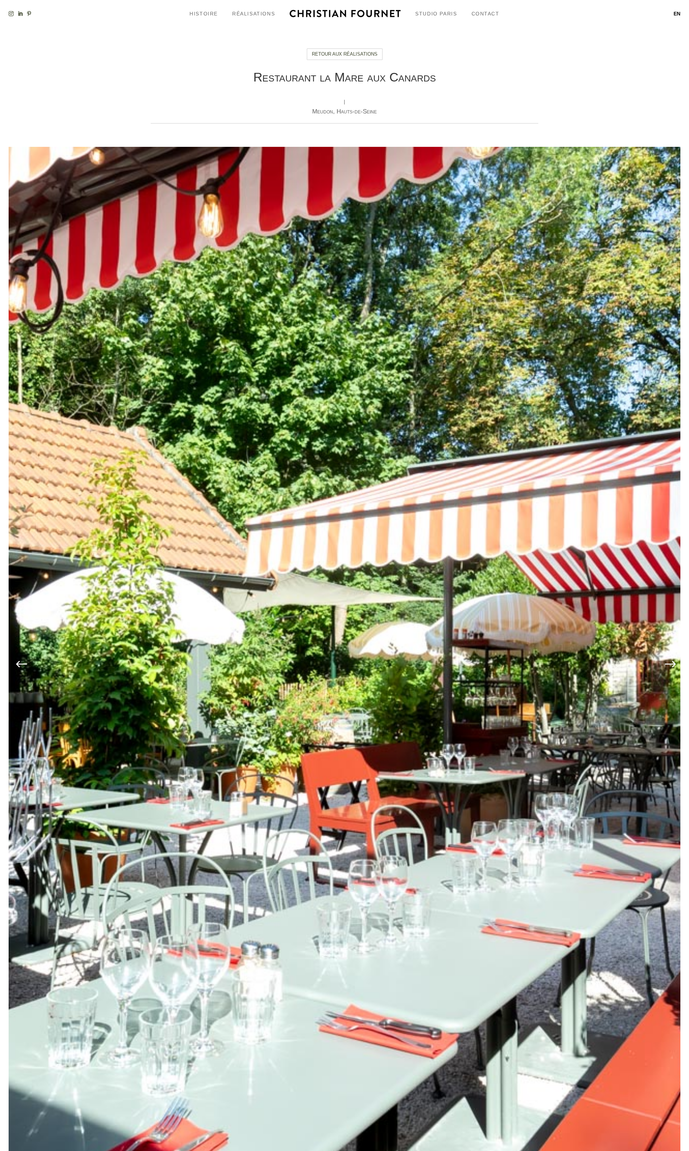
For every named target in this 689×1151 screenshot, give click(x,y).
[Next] (669, 665)
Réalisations (253, 14)
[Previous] (20, 665)
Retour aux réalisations (345, 54)
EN (677, 14)
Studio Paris (436, 14)
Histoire (203, 14)
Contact (486, 14)
